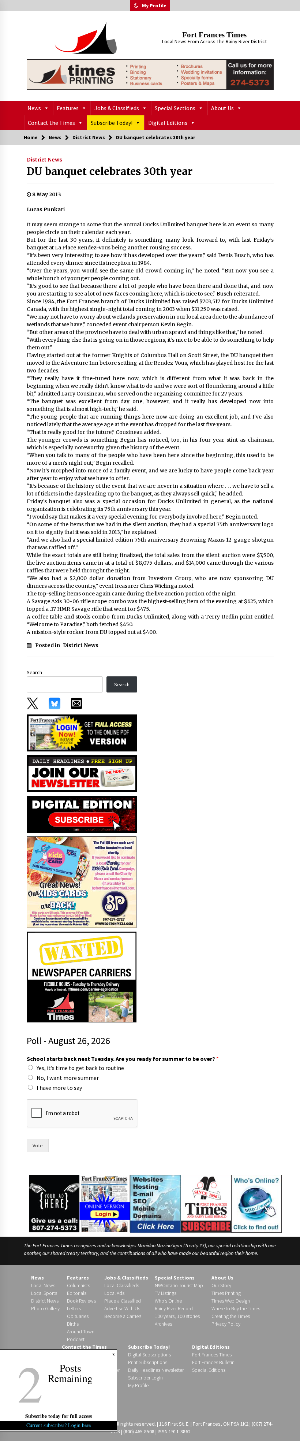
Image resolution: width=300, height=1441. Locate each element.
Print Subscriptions (147, 1362)
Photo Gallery (45, 1308)
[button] (136, 5)
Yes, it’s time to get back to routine (80, 1068)
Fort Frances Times (214, 34)
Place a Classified (122, 1300)
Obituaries (78, 1316)
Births (73, 1324)
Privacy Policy (225, 1324)
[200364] (81, 881)
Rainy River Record (174, 1308)
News (34, 108)
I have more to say (59, 1087)
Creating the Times (230, 1316)
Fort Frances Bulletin (213, 1362)
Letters (74, 1308)
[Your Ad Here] (54, 1203)
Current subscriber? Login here (58, 1425)
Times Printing (226, 1293)
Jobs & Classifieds (116, 108)
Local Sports (44, 1293)
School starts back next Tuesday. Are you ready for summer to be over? (123, 1058)
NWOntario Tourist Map (179, 1285)
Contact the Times (51, 122)
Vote (38, 1145)
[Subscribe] (206, 1203)
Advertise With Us (122, 1308)
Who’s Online (168, 1300)
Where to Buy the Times (235, 1308)
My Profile (154, 5)
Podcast (76, 1339)
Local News (43, 1285)
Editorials (76, 1293)
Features (68, 108)
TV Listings (165, 1293)
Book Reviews (81, 1300)
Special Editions (208, 1370)
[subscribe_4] (82, 773)
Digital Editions (167, 122)
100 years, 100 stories (177, 1316)
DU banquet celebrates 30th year (109, 171)
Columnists (78, 1285)
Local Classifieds (121, 1285)
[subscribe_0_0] (82, 732)
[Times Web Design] (155, 1203)
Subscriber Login (145, 1377)
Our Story (221, 1285)
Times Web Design (230, 1300)
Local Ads (114, 1293)
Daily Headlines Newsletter (156, 1370)
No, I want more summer (68, 1077)
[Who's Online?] (256, 1203)
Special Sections (175, 108)
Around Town (80, 1331)
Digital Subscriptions (149, 1354)
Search (34, 672)
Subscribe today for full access (58, 1416)
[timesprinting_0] (150, 74)
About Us (222, 108)
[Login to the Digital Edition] (104, 1202)
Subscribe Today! (111, 122)
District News (44, 159)
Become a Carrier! (122, 1316)
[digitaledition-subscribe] (82, 813)
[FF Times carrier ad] (81, 976)
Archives (163, 1324)
